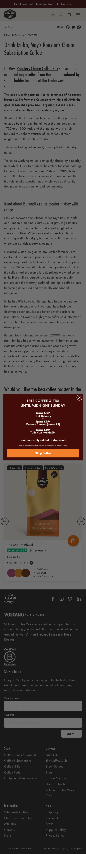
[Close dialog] (79, 397)
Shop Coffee (43, 453)
